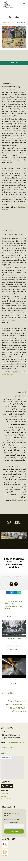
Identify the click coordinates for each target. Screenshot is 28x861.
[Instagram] (16, 584)
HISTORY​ (4, 796)
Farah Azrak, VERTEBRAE (14, 646)
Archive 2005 (13, 602)
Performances (21, 22)
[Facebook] (11, 584)
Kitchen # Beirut (14, 680)
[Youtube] (11, 786)
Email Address (14, 822)
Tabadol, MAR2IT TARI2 (14, 638)
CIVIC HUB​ (4, 793)
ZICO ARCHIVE (6, 799)
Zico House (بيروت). (19, 500)
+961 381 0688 (9, 747)
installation (9, 606)
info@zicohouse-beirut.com (16, 742)
